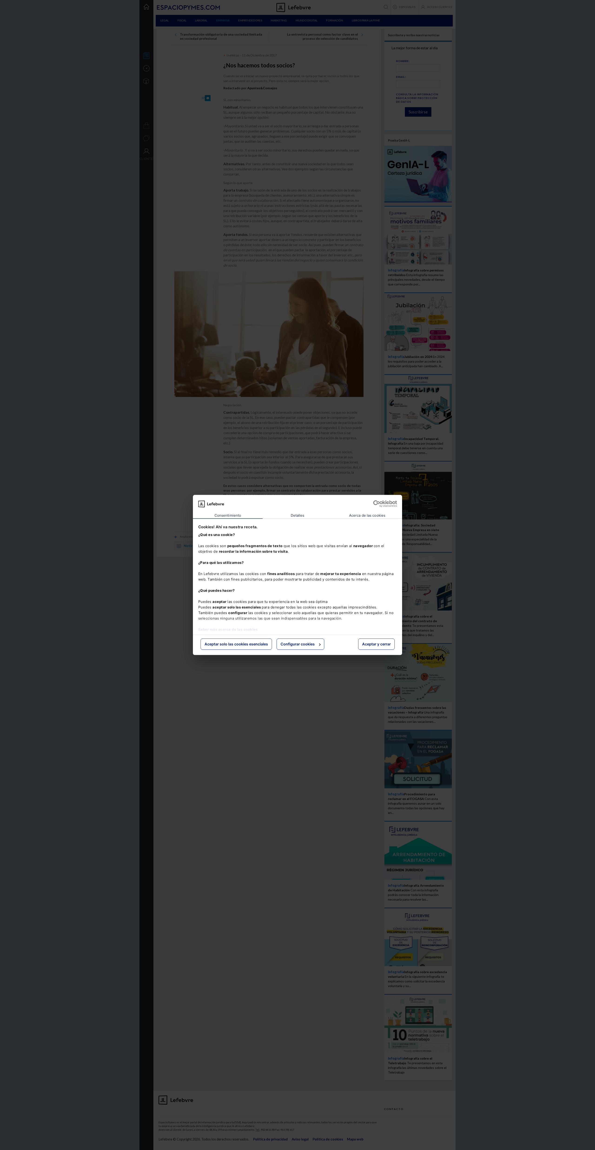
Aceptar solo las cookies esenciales (236, 644)
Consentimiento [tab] (228, 515)
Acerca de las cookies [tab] (367, 515)
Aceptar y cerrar (376, 644)
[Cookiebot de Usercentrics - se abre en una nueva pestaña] (376, 503)
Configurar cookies (298, 644)
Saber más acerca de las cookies (228, 629)
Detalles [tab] (297, 515)
